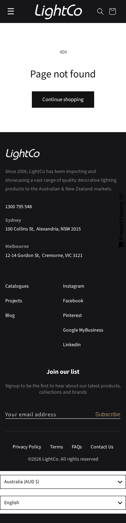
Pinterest (72, 315)
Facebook (73, 300)
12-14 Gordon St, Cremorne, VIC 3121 (44, 255)
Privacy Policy (27, 447)
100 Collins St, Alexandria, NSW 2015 (43, 229)
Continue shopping (63, 99)
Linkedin (72, 344)
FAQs (77, 447)
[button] (100, 11)
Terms (56, 447)
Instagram (73, 286)
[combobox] (63, 482)
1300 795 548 (18, 206)
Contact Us (102, 447)
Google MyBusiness (83, 330)
